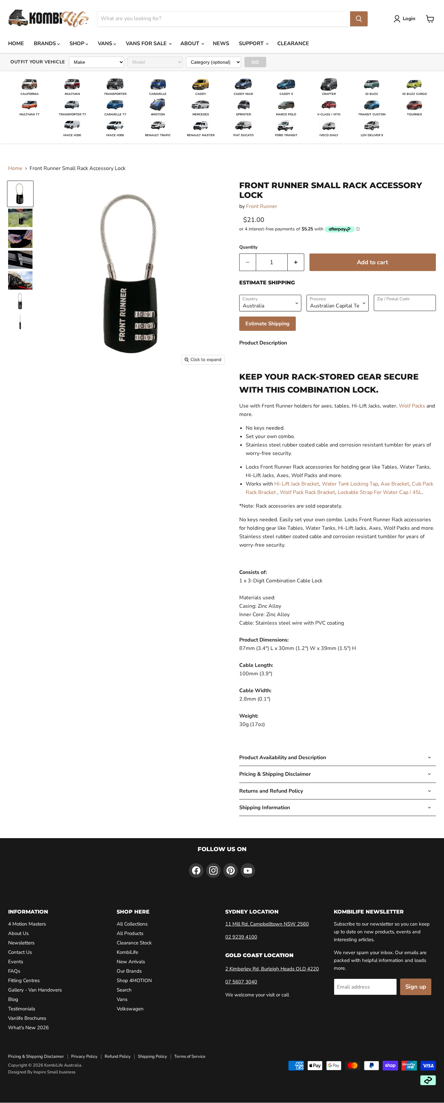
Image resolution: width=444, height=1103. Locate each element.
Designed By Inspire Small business (41, 1072)
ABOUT (190, 43)
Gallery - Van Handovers (35, 990)
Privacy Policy (84, 1056)
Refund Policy (118, 1056)
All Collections (132, 924)
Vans (122, 999)
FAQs (14, 971)
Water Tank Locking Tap (350, 483)
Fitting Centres (24, 980)
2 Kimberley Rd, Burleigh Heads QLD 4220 (272, 969)
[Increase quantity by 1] (296, 262)
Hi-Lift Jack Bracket (296, 483)
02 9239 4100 (241, 937)
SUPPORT (252, 43)
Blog (13, 999)
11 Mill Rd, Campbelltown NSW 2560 (267, 924)
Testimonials (21, 1009)
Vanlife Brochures (27, 1018)
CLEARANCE (293, 43)
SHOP (77, 43)
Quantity (248, 247)
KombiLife (127, 952)
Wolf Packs (412, 405)
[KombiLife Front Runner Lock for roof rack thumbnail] (20, 194)
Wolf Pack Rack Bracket (307, 492)
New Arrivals (131, 961)
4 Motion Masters (27, 924)
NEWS (221, 43)
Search (124, 990)
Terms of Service (189, 1056)
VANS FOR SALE (147, 43)
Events (15, 961)
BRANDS (45, 43)
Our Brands (129, 971)
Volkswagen (130, 1009)
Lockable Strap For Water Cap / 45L (380, 492)
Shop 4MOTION (134, 980)
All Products (130, 933)
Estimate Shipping (267, 323)
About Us (18, 933)
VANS (105, 43)
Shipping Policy (152, 1056)
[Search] (359, 18)
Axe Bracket (395, 483)
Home (15, 168)
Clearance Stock (134, 943)
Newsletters (21, 943)
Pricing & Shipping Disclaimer (36, 1056)
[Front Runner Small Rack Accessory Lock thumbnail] (20, 217)
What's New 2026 (28, 1027)
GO (255, 62)
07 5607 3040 (241, 982)
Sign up (415, 987)
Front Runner (261, 206)
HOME (16, 43)
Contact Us (20, 952)
